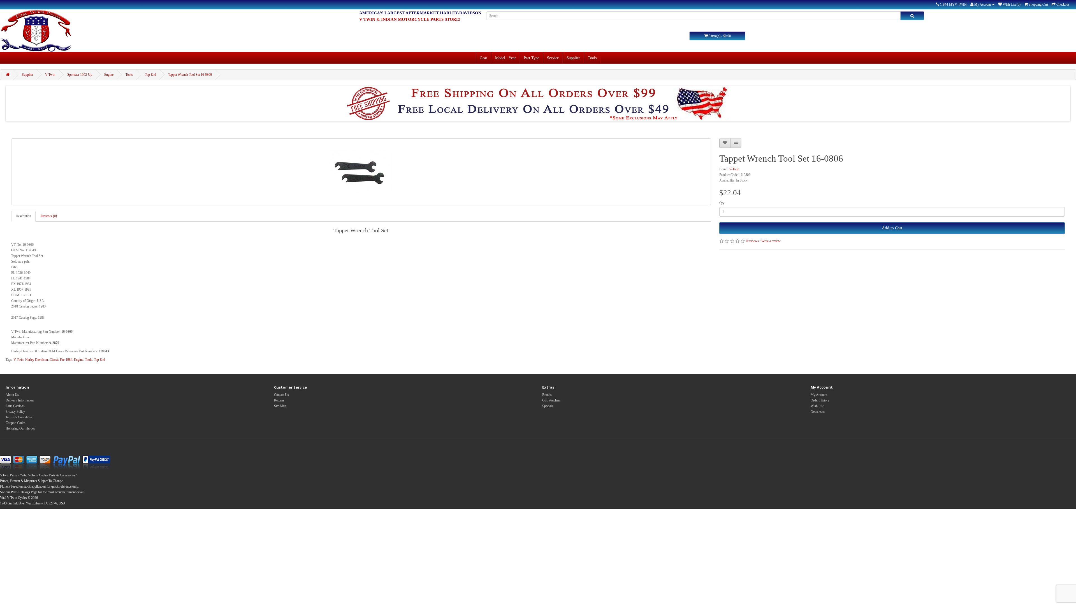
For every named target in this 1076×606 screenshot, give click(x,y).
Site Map (280, 406)
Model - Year (505, 58)
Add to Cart (892, 228)
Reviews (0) (49, 216)
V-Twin (50, 75)
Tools (592, 58)
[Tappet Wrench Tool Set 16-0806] (361, 171)
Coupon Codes (15, 423)
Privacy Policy (15, 412)
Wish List (817, 406)
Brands (547, 395)
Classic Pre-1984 (61, 360)
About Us (12, 395)
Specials (547, 406)
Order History (820, 400)
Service (553, 58)
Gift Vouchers (551, 400)
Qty (721, 203)
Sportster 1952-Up (79, 75)
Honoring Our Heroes (20, 428)
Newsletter (818, 412)
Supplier (573, 58)
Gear (483, 58)
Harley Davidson (36, 360)
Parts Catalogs (15, 406)
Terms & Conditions (19, 417)
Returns (279, 400)
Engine (108, 75)
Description (23, 216)
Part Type (531, 58)
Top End (150, 75)
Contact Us (281, 395)
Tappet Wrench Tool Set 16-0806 (190, 75)
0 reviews (752, 241)
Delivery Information (20, 400)
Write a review (771, 241)
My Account (819, 395)
